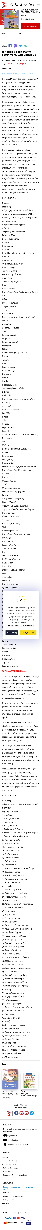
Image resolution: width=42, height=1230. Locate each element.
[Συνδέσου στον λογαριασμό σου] (21, 5)
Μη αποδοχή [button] (12, 632)
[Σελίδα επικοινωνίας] (16, 5)
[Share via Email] (26, 45)
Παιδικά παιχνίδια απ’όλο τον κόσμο (29, 1093)
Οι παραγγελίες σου (11, 1200)
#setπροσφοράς (21, 64)
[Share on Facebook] (10, 45)
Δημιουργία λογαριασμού (13, 1196)
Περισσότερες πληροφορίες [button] (21, 625)
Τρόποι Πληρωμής (9, 1164)
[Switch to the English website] (25, 5)
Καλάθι (6, 1203)
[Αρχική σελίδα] (4, 5)
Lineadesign (25, 1213)
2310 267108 (12, 1136)
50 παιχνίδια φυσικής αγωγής (10, 1092)
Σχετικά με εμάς (9, 1157)
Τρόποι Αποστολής (10, 1161)
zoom (14, 11)
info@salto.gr (13, 1140)
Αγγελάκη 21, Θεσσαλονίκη (18, 1144)
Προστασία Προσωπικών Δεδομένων (16, 1175)
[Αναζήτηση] (11, 5)
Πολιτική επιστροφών (11, 1168)
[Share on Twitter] (20, 45)
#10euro (10, 64)
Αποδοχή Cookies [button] (28, 632)
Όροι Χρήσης (8, 1171)
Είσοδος (6, 1193)
